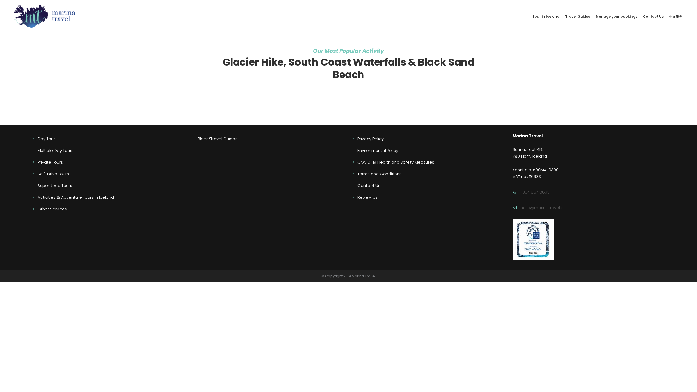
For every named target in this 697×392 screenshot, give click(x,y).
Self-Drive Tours (53, 174)
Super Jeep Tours (55, 185)
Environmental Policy (377, 150)
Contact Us (368, 185)
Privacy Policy (370, 139)
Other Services (52, 209)
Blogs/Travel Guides (217, 139)
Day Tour (46, 139)
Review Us (367, 197)
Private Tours (50, 162)
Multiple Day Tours (56, 150)
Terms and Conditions (379, 174)
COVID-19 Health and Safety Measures (395, 162)
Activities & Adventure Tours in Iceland (76, 197)
